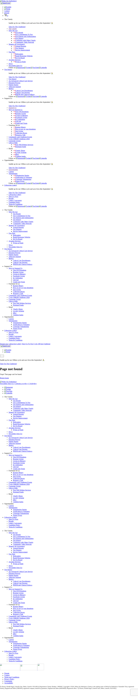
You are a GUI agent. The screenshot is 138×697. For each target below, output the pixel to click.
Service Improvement (20, 231)
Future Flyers (17, 328)
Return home (4, 378)
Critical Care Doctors (20, 262)
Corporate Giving (15, 141)
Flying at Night (18, 243)
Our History (17, 220)
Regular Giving (18, 272)
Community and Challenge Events (20, 137)
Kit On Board (17, 239)
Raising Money (18, 286)
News (11, 64)
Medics (11, 89)
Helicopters (17, 235)
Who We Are (13, 31)
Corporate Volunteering (21, 326)
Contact (7, 11)
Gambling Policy (14, 202)
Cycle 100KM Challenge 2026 (19, 139)
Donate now (4, 344)
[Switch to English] (7, 350)
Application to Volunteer (21, 325)
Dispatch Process (14, 83)
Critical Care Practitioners (21, 260)
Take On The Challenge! (17, 27)
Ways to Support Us (15, 110)
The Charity (13, 29)
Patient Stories (13, 85)
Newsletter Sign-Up (15, 66)
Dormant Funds (18, 305)
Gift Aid (16, 280)
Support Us (12, 108)
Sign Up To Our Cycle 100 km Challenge (36, 344)
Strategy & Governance (17, 44)
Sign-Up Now (13, 196)
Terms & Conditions (15, 204)
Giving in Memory (19, 274)
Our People (17, 214)
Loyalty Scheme (18, 311)
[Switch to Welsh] (7, 9)
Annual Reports (18, 227)
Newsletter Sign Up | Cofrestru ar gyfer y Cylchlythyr (18, 384)
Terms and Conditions (11, 677)
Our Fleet (12, 52)
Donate (6, 13)
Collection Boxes (19, 291)
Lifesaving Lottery (10, 185)
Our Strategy (17, 229)
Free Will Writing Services (22, 303)
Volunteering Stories (20, 323)
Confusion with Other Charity (23, 222)
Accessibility (8, 683)
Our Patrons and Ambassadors (23, 218)
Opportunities (13, 170)
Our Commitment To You (21, 216)
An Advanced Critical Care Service (21, 81)
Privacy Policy (9, 679)
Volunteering (13, 173)
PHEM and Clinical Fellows (22, 264)
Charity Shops (18, 309)
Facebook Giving (19, 276)
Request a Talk (18, 293)
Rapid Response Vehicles (21, 237)
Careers (11, 171)
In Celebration (18, 278)
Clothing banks (18, 315)
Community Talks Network (22, 223)
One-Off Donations (19, 270)
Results (11, 198)
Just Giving (17, 290)
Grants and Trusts (19, 282)
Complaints (8, 681)
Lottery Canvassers (15, 200)
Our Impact (8, 69)
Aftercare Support (15, 87)
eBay (14, 313)
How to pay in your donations (23, 288)
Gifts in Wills (13, 143)
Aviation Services (15, 60)
